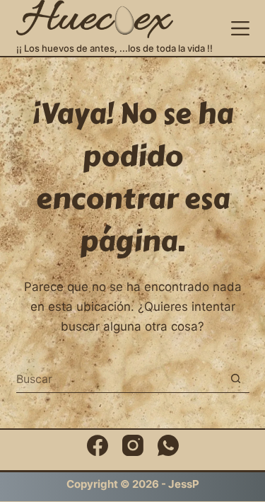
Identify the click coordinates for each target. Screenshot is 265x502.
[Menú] (240, 28)
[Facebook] (97, 445)
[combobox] (119, 379)
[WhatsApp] (168, 445)
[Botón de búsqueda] (235, 378)
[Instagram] (132, 445)
